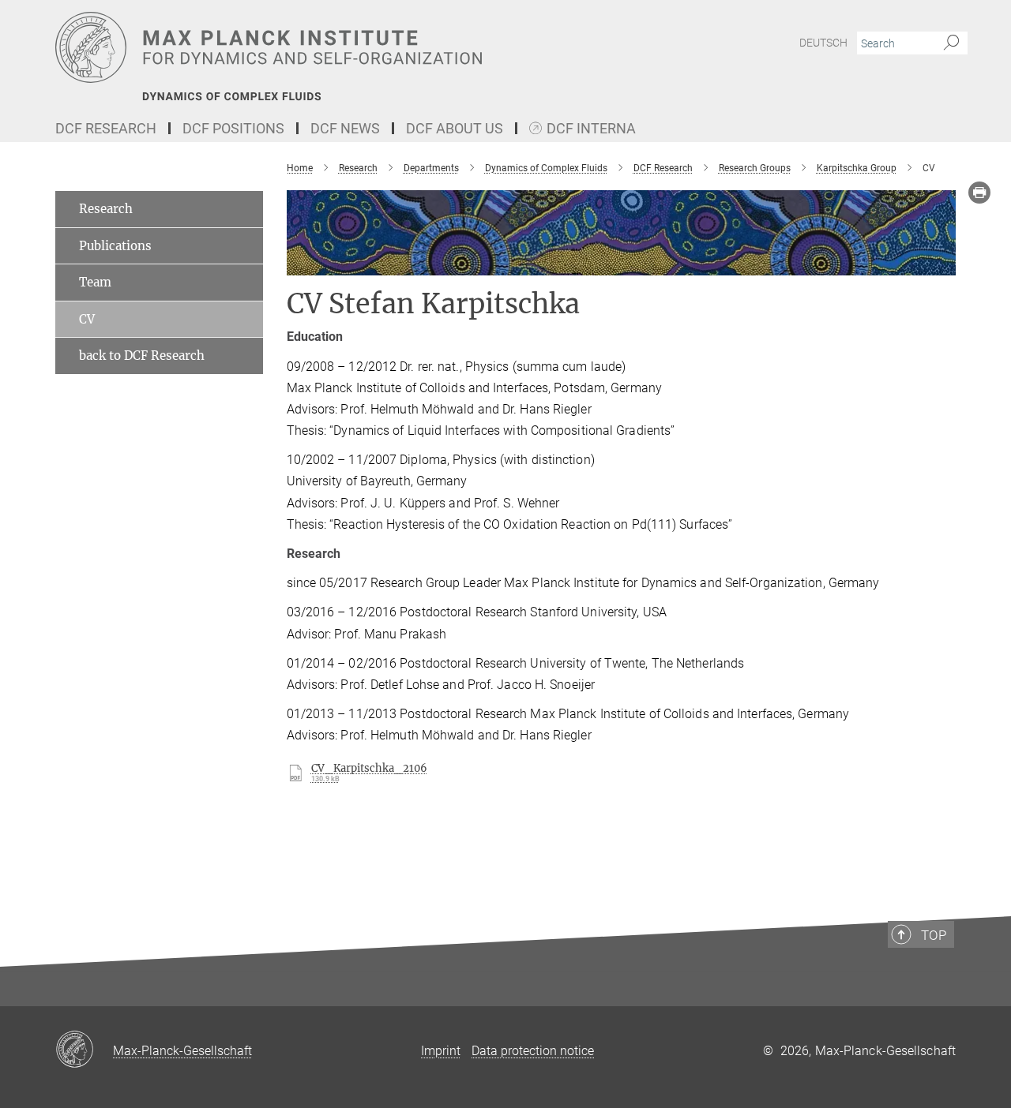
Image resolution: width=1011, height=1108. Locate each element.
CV (87, 319)
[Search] (951, 43)
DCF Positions (233, 128)
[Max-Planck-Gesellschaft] (84, 1050)
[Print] (979, 192)
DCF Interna (591, 129)
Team (95, 282)
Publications (115, 245)
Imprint (440, 1050)
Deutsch (823, 42)
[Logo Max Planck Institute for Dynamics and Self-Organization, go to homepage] (351, 47)
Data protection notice (533, 1050)
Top (933, 935)
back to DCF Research (142, 355)
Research (106, 208)
